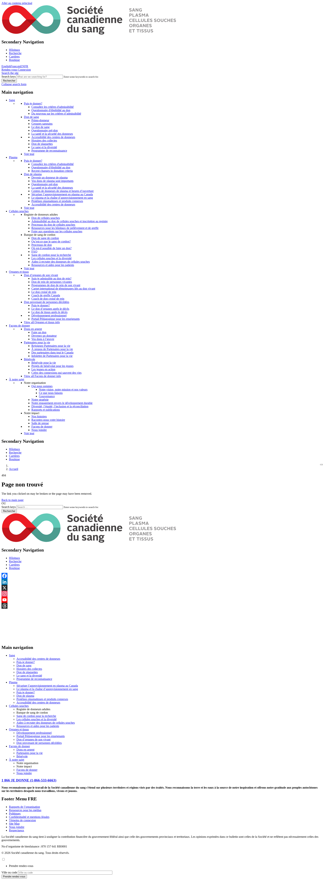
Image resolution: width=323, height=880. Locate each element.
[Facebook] (161, 576)
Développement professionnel (49, 315)
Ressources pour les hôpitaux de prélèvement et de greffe (65, 228)
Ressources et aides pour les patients (52, 265)
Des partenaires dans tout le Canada (52, 352)
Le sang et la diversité (44, 147)
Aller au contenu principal (16, 3)
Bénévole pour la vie (43, 362)
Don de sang (31, 117)
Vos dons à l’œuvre (42, 339)
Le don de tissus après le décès (49, 312)
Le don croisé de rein (43, 292)
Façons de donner (19, 325)
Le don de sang (40, 127)
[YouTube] (161, 600)
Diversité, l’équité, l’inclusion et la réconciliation (59, 406)
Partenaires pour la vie (37, 342)
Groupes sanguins (42, 123)
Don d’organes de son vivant (41, 275)
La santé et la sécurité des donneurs (52, 133)
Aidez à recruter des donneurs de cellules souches (60, 261)
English (5, 66)
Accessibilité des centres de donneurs (53, 137)
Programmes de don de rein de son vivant (55, 285)
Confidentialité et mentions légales (29, 816)
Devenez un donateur (44, 335)
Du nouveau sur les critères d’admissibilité (56, 113)
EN (22, 66)
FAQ (34, 251)
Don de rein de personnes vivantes (51, 281)
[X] (161, 588)
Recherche (15, 53)
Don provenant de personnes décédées (46, 302)
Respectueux (16, 830)
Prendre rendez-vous (21, 865)
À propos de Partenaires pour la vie (52, 349)
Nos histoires (39, 416)
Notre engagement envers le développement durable (62, 403)
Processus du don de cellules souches (53, 224)
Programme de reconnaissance (49, 150)
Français (15, 66)
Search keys (8, 76)
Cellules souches (19, 211)
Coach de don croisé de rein (47, 298)
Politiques (15, 813)
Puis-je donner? (33, 103)
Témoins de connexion (22, 820)
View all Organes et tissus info (42, 322)
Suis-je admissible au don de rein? (51, 278)
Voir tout (29, 154)
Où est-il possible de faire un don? (51, 248)
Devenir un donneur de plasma (49, 177)
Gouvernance (47, 396)
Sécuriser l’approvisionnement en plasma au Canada (62, 194)
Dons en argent (33, 329)
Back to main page (12, 500)
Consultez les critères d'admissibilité (52, 106)
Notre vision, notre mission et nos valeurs (63, 389)
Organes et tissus (19, 271)
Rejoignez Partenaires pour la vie (50, 345)
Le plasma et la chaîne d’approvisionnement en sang (62, 197)
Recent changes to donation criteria (52, 170)
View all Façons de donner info (42, 376)
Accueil (13, 469)
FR (26, 66)
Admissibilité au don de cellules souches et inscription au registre (69, 221)
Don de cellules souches (45, 217)
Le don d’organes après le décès (50, 308)
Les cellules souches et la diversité (51, 258)
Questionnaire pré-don (44, 130)
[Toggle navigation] (321, 464)
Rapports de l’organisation (24, 806)
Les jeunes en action (43, 369)
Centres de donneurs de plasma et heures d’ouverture (62, 191)
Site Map (14, 823)
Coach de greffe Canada (45, 295)
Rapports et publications (45, 409)
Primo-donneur (40, 120)
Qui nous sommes (42, 386)
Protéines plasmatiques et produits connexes (57, 201)
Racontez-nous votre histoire (48, 419)
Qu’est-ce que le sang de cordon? (51, 241)
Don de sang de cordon (45, 238)
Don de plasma (33, 174)
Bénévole (29, 359)
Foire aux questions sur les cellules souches (56, 231)
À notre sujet (16, 379)
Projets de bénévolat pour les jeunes (52, 366)
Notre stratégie (40, 399)
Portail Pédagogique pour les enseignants (55, 318)
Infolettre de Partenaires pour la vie (52, 355)
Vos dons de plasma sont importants (52, 180)
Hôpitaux (14, 49)
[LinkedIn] (161, 582)
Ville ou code (9, 872)
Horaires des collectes (44, 140)
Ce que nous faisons (51, 392)
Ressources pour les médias (25, 810)
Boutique (14, 60)
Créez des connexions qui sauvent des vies (56, 372)
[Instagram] (161, 594)
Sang (12, 100)
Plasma (13, 157)
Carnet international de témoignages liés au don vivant (63, 288)
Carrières (14, 56)
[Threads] (161, 606)
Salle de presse (40, 423)
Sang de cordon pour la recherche (51, 255)
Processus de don (41, 244)
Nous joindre (39, 429)
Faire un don (38, 332)
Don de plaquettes (42, 143)
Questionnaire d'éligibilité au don (50, 110)
